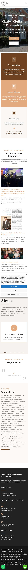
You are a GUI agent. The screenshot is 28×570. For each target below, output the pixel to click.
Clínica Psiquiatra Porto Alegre (9, 495)
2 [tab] (7, 352)
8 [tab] (19, 352)
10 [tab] (23, 352)
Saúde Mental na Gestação (9, 262)
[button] (26, 274)
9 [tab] (21, 352)
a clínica (14, 38)
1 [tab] (5, 352)
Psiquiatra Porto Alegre (7, 493)
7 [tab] (17, 352)
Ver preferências (14, 294)
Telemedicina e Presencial (7, 524)
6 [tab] (15, 352)
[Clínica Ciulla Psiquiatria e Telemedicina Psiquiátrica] (4, 3)
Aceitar (14, 286)
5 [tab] (13, 352)
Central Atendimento (6, 516)
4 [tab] (11, 352)
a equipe (14, 43)
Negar (14, 290)
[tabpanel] (14, 335)
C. (14, 373)
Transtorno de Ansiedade (14, 334)
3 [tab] (9, 352)
